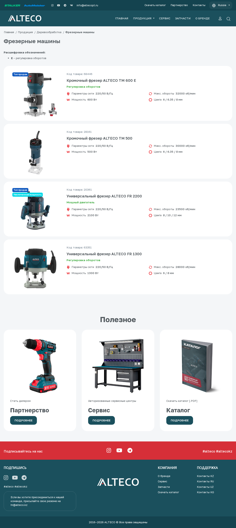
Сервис (162, 481)
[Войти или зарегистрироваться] (220, 18)
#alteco (209, 451)
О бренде (164, 476)
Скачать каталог (155, 5)
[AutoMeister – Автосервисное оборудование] (34, 5)
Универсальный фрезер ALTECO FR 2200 (104, 196)
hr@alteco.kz (19, 504)
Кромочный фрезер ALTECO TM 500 (99, 138)
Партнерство (179, 5)
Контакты (199, 5)
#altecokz (224, 451)
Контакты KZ (205, 476)
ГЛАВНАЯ (121, 18)
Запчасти (164, 486)
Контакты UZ (205, 486)
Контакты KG (205, 492)
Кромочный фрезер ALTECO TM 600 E (101, 80)
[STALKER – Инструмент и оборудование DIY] (12, 5)
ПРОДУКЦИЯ (142, 18)
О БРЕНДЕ (202, 18)
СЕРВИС (164, 18)
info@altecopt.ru (87, 5)
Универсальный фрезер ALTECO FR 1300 (104, 254)
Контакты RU (205, 481)
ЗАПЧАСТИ (183, 18)
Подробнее (23, 420)
